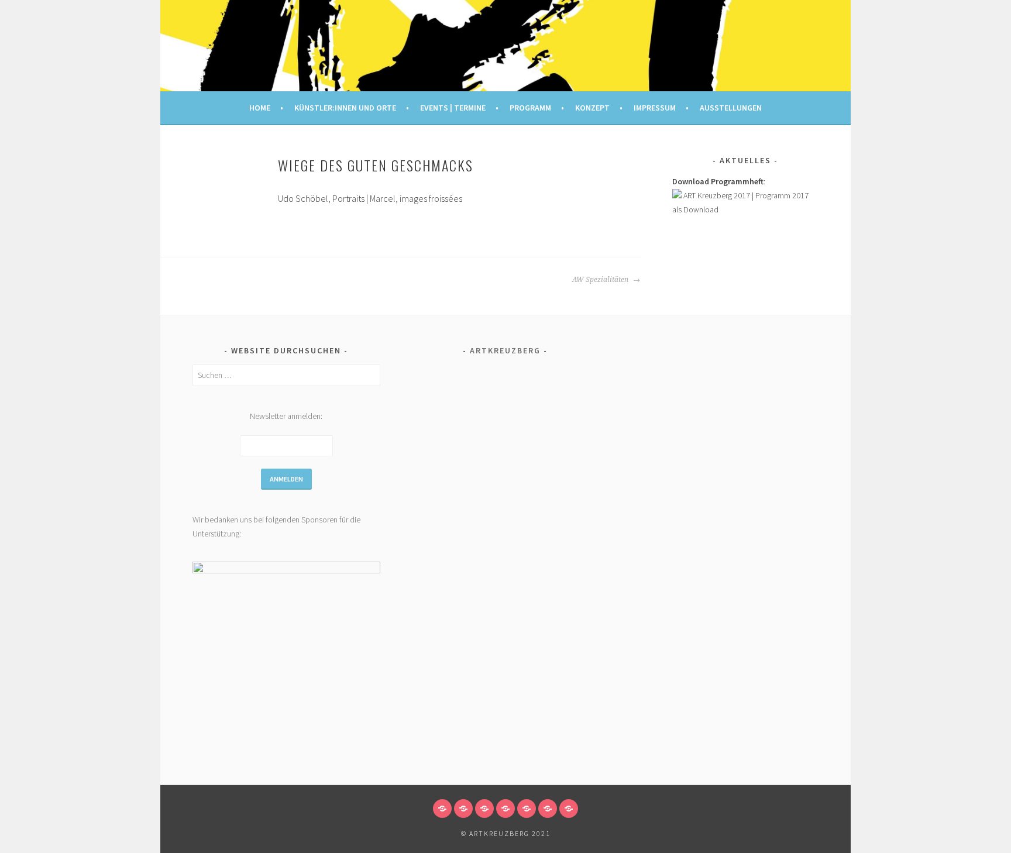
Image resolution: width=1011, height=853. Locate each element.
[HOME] (442, 808)
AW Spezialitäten (601, 280)
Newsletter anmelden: (286, 416)
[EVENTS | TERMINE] (484, 808)
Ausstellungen (731, 107)
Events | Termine (453, 107)
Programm (530, 107)
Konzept (592, 107)
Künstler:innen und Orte (345, 107)
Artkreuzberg (505, 350)
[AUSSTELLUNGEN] (568, 808)
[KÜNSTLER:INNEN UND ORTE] (463, 808)
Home (259, 107)
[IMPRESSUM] (547, 808)
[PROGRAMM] (505, 808)
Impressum (655, 107)
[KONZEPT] (526, 808)
